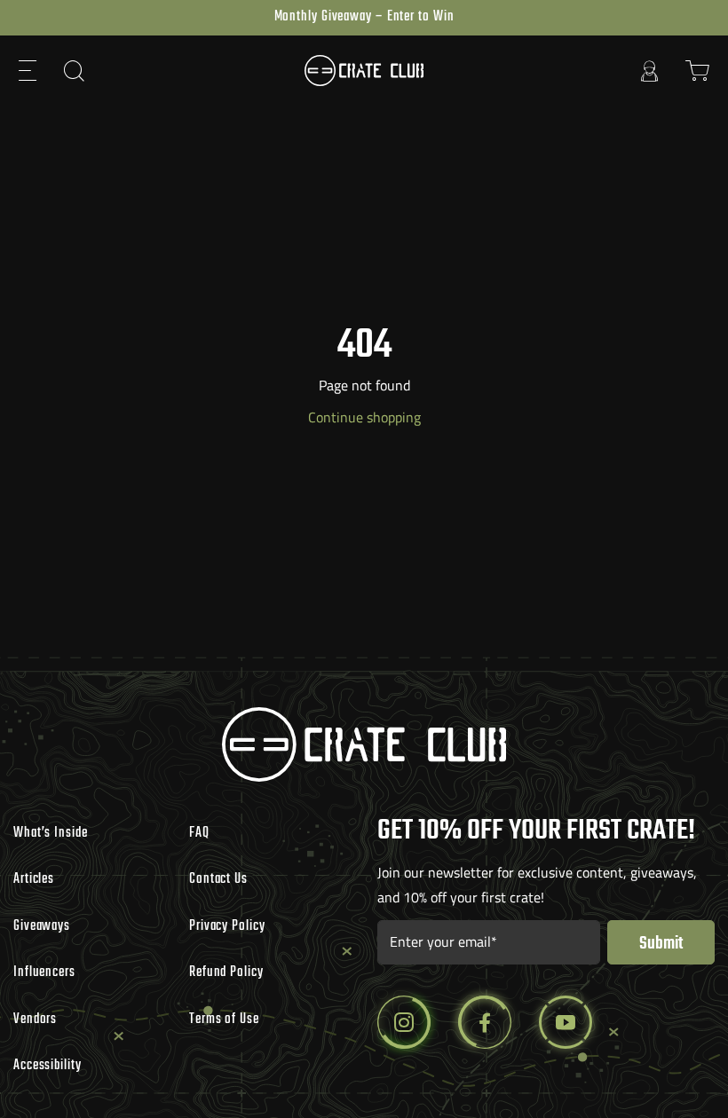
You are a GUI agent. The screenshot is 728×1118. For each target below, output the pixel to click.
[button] (28, 70)
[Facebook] (485, 1022)
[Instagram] (404, 1022)
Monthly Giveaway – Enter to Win (364, 16)
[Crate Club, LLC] (364, 70)
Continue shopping (364, 417)
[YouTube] (565, 1022)
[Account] (650, 70)
